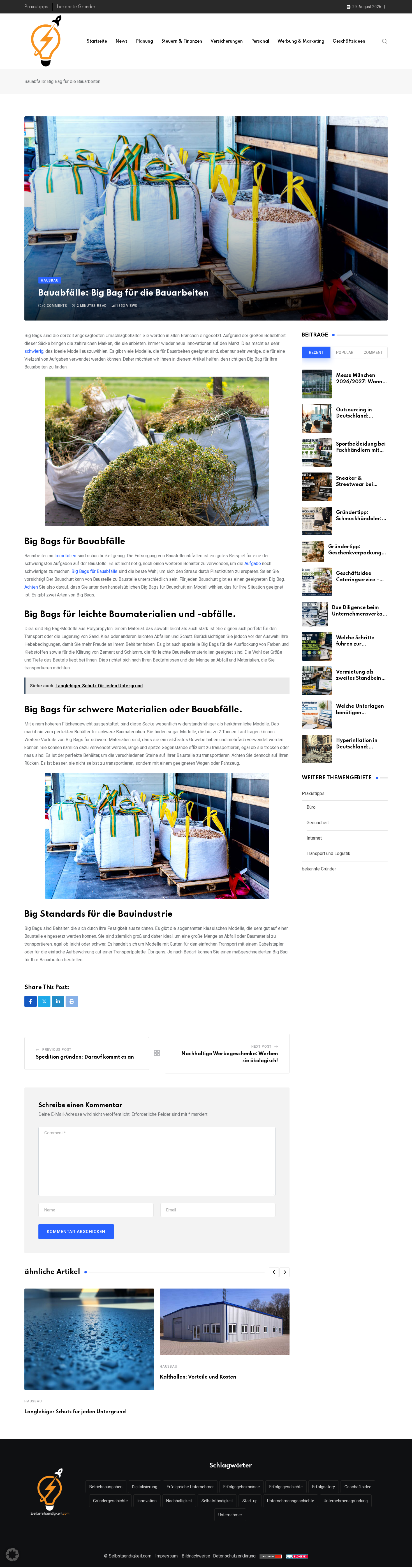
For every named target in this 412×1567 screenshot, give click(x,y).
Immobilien (65, 555)
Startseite (97, 41)
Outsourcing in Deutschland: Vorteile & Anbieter (360, 416)
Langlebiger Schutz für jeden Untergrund (75, 1411)
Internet (314, 838)
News (121, 41)
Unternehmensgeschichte (290, 1500)
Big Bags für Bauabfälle (94, 571)
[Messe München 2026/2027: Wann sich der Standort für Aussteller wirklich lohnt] (317, 384)
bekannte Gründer (76, 7)
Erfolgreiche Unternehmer (190, 1486)
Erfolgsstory (323, 1486)
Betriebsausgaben (105, 1486)
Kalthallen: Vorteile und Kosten (198, 1377)
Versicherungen (226, 41)
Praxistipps (36, 7)
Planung (144, 41)
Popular (344, 352)
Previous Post (56, 1050)
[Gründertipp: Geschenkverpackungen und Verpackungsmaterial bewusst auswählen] (313, 551)
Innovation (147, 1500)
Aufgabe (252, 563)
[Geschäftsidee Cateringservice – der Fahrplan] (317, 582)
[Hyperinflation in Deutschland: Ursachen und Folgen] (317, 749)
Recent (316, 352)
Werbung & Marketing (300, 41)
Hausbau (33, 1401)
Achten (31, 587)
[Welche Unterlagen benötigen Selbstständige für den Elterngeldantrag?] (317, 714)
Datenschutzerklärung (234, 1556)
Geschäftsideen (349, 41)
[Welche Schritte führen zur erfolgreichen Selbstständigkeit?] (317, 646)
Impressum (166, 1556)
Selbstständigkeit (217, 1500)
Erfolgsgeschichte (286, 1486)
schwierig (33, 351)
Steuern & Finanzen (181, 41)
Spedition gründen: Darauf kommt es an (85, 1057)
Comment (373, 352)
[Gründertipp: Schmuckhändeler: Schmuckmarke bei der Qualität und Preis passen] (317, 521)
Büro (311, 807)
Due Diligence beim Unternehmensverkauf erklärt (360, 614)
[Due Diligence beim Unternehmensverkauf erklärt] (315, 614)
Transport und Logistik (328, 853)
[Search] (385, 41)
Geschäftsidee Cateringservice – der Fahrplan (357, 580)
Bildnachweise (196, 1556)
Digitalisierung (144, 1486)
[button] (274, 1272)
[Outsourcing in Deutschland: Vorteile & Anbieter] (317, 418)
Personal (260, 41)
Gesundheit (318, 822)
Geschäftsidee (357, 1486)
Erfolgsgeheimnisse (241, 1486)
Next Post (261, 1046)
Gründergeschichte (110, 1500)
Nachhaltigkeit (179, 1500)
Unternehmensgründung (346, 1500)
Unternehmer (230, 1514)
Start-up (250, 1500)
